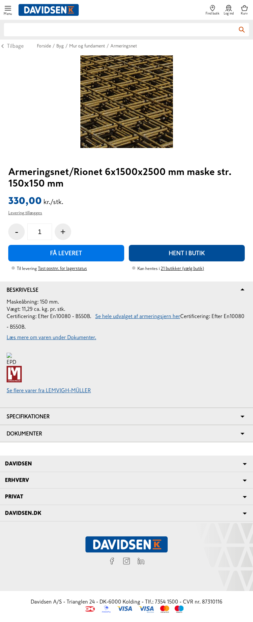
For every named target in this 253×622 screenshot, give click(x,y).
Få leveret (66, 253)
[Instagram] (126, 562)
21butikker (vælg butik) (182, 268)
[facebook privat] (112, 562)
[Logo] (48, 10)
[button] (7, 10)
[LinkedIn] (141, 562)
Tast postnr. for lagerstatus (62, 268)
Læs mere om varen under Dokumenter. (51, 337)
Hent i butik (187, 253)
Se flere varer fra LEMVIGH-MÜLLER (49, 390)
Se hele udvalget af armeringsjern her (137, 316)
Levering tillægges (25, 213)
